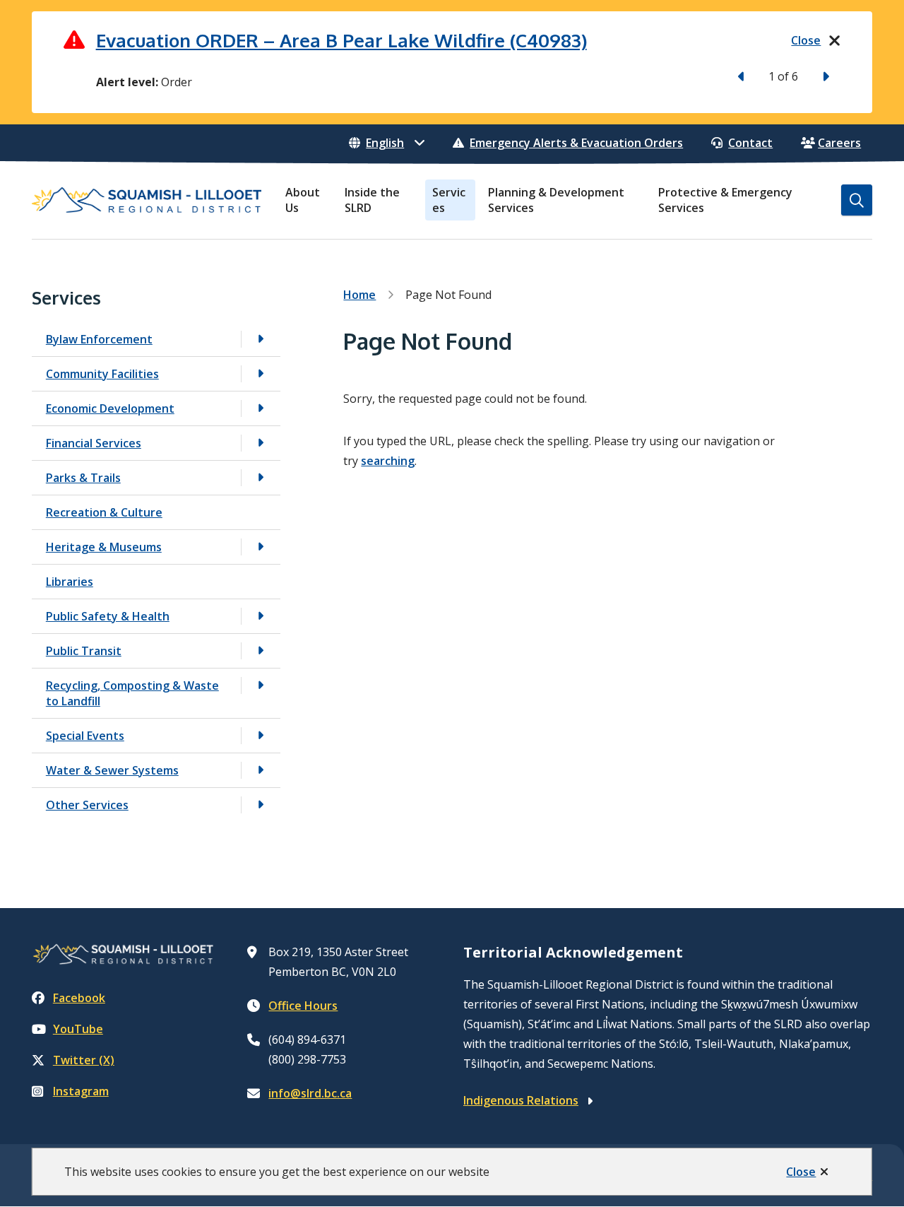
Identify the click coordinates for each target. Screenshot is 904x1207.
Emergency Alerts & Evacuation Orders (576, 143)
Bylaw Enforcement (99, 339)
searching (388, 461)
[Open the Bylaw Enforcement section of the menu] (260, 339)
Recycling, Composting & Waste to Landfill (132, 693)
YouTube (78, 1029)
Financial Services (93, 443)
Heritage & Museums (104, 547)
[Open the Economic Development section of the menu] (260, 408)
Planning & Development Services (556, 200)
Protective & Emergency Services (725, 200)
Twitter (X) (83, 1060)
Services (448, 200)
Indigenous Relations (520, 1100)
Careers (839, 143)
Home (359, 294)
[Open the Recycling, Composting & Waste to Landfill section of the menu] (260, 685)
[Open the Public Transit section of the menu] (260, 650)
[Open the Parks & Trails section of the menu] (260, 477)
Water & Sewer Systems (112, 770)
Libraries (69, 581)
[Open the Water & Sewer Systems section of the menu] (260, 770)
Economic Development (110, 408)
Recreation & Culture (104, 512)
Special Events (85, 735)
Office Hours (303, 1005)
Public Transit (83, 651)
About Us (302, 200)
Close (801, 1171)
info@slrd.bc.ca (310, 1093)
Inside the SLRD (372, 200)
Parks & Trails (83, 477)
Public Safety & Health (108, 616)
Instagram (81, 1091)
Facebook (79, 998)
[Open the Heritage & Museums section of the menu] (260, 547)
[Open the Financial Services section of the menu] (260, 443)
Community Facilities (102, 374)
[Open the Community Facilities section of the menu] (260, 373)
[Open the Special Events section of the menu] (260, 735)
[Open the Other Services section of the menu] (260, 804)
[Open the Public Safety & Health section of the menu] (260, 616)
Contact (750, 143)
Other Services (87, 805)
